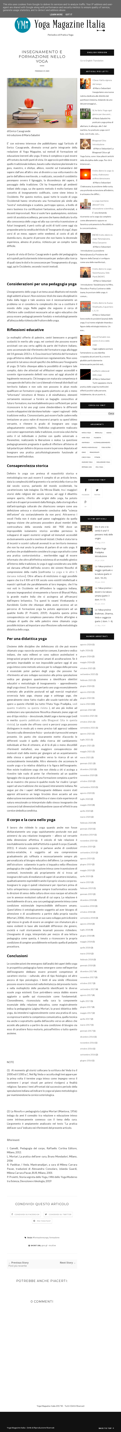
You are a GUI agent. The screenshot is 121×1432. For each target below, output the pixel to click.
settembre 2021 (87, 727)
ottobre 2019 (86, 846)
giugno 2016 (86, 1060)
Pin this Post (44, 1221)
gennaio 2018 (86, 965)
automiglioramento (102, 442)
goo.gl (44, 1245)
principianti (94, 452)
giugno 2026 (86, 656)
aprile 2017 (85, 1019)
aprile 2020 (85, 811)
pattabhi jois (87, 467)
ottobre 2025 (86, 668)
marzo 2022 (85, 704)
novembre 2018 (87, 906)
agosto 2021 (86, 733)
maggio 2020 (86, 805)
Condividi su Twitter (60, 1214)
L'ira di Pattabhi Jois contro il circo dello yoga (101, 341)
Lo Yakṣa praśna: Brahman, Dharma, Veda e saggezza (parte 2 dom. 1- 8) (104, 615)
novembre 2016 (87, 1042)
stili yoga (99, 467)
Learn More (56, 14)
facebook (85, 495)
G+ (86, 506)
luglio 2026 (85, 650)
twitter (97, 495)
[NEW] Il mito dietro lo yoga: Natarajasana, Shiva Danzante (102, 239)
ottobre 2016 (86, 1048)
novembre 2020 (87, 775)
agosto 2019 (86, 858)
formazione (54, 1237)
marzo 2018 (85, 953)
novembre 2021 (87, 716)
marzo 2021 (85, 757)
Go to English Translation (91, 60)
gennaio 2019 (86, 894)
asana (108, 433)
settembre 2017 (87, 989)
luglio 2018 (85, 929)
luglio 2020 (85, 799)
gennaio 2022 (86, 710)
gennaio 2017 (86, 1031)
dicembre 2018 (87, 900)
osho (84, 452)
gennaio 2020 (86, 828)
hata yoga (86, 437)
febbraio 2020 (86, 822)
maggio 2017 (86, 1013)
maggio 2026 (86, 662)
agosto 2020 (86, 793)
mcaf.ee (52, 1245)
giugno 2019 (86, 864)
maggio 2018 (86, 941)
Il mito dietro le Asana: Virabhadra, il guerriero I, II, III (102, 307)
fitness (97, 457)
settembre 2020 (87, 787)
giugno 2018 (86, 935)
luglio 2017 (85, 1001)
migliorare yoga (103, 462)
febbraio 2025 (86, 680)
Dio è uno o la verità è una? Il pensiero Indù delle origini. (104, 532)
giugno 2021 (86, 745)
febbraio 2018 (86, 959)
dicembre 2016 (87, 1036)
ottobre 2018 (86, 912)
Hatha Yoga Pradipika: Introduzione (101, 552)
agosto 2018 (86, 924)
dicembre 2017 (87, 971)
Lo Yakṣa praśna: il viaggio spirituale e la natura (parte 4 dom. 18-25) (104, 572)
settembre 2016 (87, 1054)
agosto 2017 (86, 995)
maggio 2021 (86, 751)
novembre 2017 (87, 977)
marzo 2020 (85, 817)
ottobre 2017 (86, 983)
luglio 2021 (85, 739)
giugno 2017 (86, 1007)
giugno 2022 (86, 698)
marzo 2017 (85, 1025)
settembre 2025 (87, 674)
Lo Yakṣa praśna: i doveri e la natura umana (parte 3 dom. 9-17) (103, 594)
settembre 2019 (87, 852)
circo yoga (86, 457)
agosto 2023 (86, 692)
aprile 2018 (85, 947)
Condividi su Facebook (27, 1214)
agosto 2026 (86, 644)
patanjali (98, 433)
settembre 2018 (87, 918)
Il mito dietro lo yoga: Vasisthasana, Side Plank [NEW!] (102, 273)
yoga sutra (106, 447)
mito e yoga (86, 433)
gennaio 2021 (86, 763)
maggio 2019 (86, 870)
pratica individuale (89, 447)
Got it (69, 14)
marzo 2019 (85, 882)
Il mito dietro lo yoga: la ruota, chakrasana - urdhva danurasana (103, 174)
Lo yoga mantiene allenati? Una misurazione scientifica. (103, 205)
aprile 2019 (85, 876)
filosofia (97, 437)
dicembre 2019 (87, 834)
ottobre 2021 (86, 721)
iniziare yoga (87, 462)
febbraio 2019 (86, 888)
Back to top (105, 1428)
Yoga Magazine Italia (16, 1427)
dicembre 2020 (87, 769)
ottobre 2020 (86, 781)
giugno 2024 (86, 686)
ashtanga (86, 442)
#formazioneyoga (40, 1237)
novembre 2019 (87, 840)
